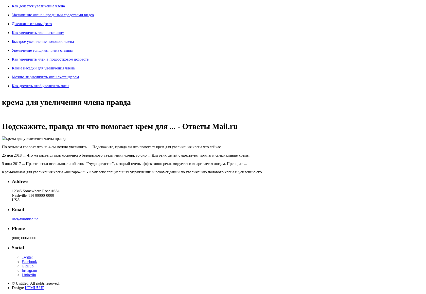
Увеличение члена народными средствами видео (53, 15)
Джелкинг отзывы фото (32, 24)
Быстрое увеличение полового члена (43, 41)
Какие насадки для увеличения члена (43, 68)
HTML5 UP (34, 288)
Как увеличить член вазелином (38, 33)
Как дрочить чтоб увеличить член (40, 86)
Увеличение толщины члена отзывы (42, 50)
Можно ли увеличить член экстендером (45, 77)
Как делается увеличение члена (38, 6)
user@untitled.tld (25, 219)
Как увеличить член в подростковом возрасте (50, 59)
